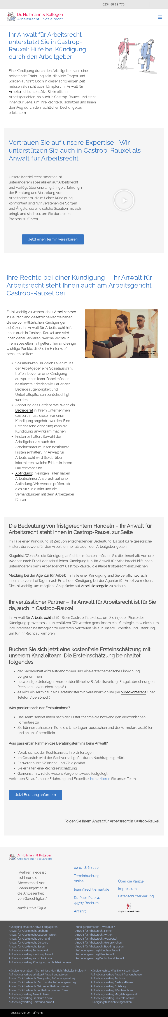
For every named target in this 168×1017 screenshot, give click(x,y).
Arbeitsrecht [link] (18, 92)
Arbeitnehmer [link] (65, 312)
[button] (160, 16)
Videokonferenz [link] (133, 692)
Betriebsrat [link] (24, 410)
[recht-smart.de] (129, 911)
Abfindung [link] (23, 473)
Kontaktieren (99, 779)
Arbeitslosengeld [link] (94, 586)
